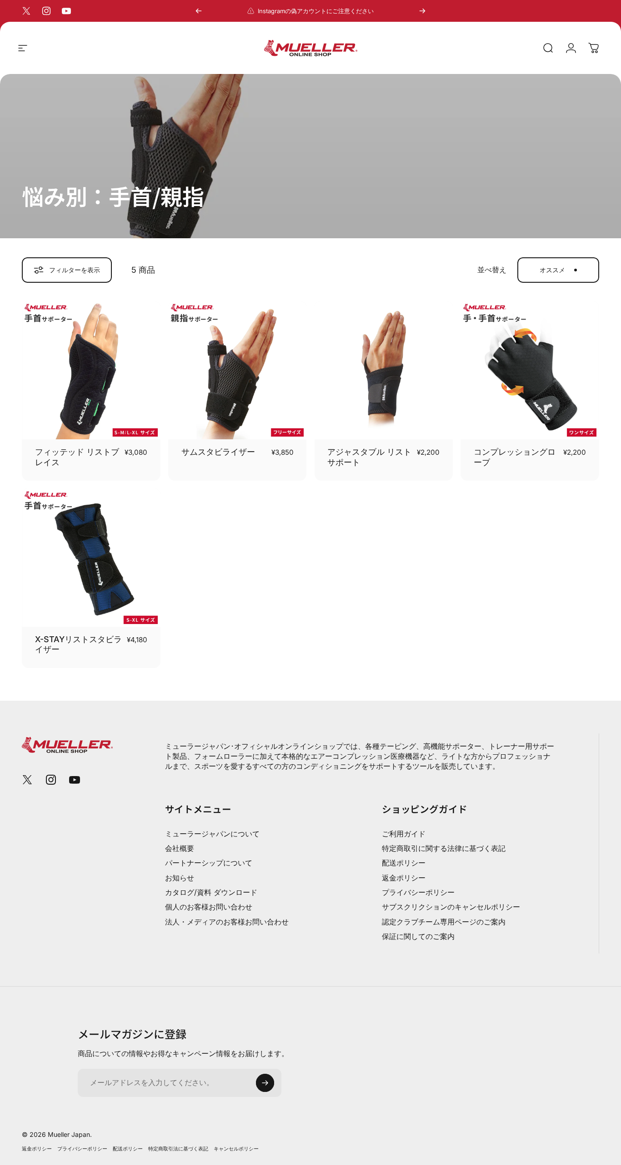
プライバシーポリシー (418, 892)
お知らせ (179, 877)
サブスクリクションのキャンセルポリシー (451, 906)
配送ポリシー (404, 862)
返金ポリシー (404, 877)
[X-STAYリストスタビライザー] (91, 557)
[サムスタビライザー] (237, 370)
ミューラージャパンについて (212, 833)
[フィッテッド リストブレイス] (91, 370)
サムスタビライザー (218, 452)
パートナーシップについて (208, 862)
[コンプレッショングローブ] (530, 370)
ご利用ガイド (404, 833)
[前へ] (199, 11)
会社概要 (179, 848)
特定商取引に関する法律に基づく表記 (444, 848)
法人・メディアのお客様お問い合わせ (227, 921)
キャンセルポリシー (236, 1148)
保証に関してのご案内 (418, 936)
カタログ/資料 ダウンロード (211, 892)
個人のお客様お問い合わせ (208, 906)
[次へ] (422, 11)
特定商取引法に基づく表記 (178, 1148)
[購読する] (265, 1083)
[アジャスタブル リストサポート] (384, 370)
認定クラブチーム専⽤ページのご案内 (444, 921)
